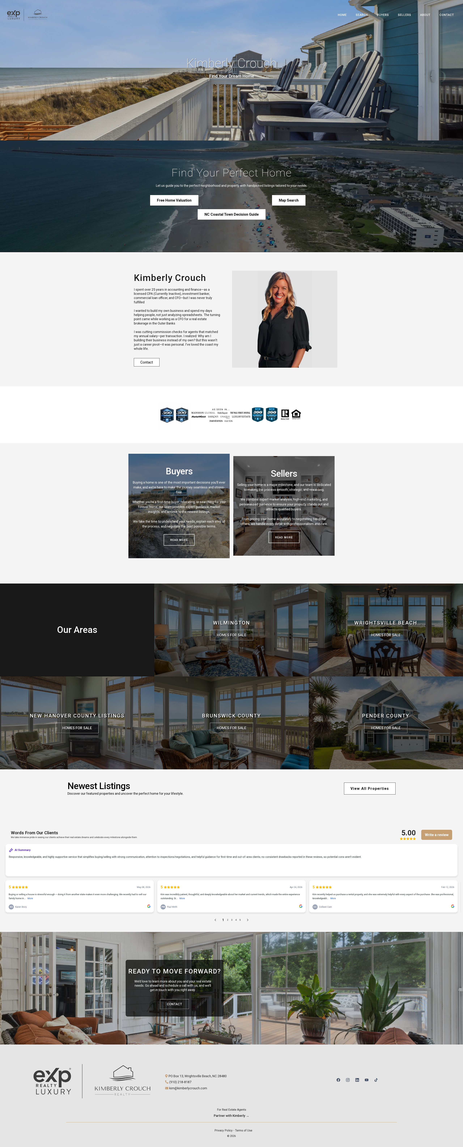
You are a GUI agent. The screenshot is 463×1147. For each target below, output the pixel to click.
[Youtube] (366, 1079)
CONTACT (446, 15)
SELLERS (404, 15)
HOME (342, 15)
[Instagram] (347, 1079)
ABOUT (425, 15)
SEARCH (362, 15)
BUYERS (383, 15)
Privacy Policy (223, 1130)
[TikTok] (376, 1079)
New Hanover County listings (77, 716)
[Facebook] (338, 1079)
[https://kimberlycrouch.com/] (27, 14)
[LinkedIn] (357, 1079)
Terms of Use (243, 1130)
